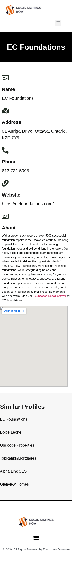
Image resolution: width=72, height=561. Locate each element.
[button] (58, 23)
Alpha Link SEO (13, 471)
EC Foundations (13, 419)
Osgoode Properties (17, 445)
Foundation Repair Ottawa (49, 295)
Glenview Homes (14, 484)
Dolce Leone (10, 432)
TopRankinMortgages (18, 458)
